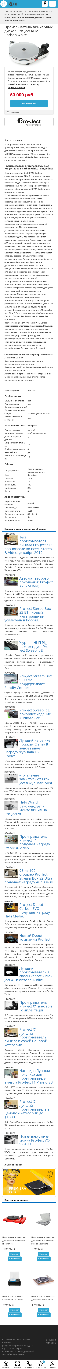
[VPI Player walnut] (43, 1279)
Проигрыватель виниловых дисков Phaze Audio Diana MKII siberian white (43, 1240)
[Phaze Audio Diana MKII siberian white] (43, 1219)
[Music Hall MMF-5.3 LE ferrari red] (14, 1219)
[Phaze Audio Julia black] (14, 1279)
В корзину (14, 1254)
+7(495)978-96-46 (16, 87)
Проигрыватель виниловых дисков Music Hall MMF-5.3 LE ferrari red (14, 1240)
